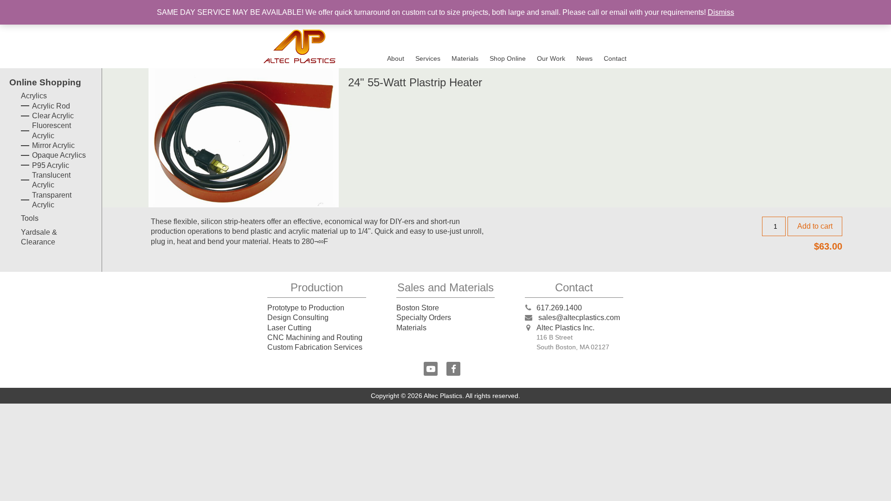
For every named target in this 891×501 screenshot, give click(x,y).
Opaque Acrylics (59, 155)
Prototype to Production (305, 308)
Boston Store (417, 308)
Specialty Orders (423, 317)
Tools (30, 218)
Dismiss (721, 12)
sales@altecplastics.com (579, 317)
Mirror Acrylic (53, 145)
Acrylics (34, 96)
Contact (615, 58)
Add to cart (815, 226)
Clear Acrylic (53, 116)
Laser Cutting (289, 328)
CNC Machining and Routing (314, 337)
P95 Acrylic (50, 165)
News (584, 58)
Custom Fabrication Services (314, 347)
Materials (465, 58)
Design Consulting (298, 317)
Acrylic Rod (51, 106)
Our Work (551, 58)
